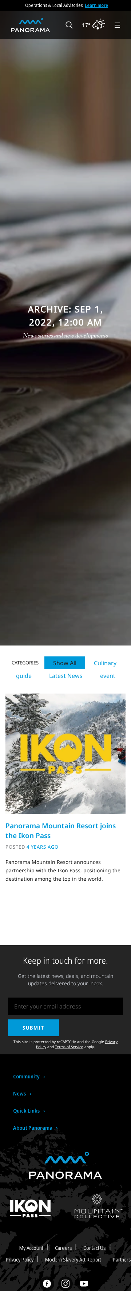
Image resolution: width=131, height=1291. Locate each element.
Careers (63, 1247)
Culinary (105, 663)
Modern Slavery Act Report (73, 1259)
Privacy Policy (19, 1259)
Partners (122, 1259)
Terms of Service (69, 1046)
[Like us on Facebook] (47, 1283)
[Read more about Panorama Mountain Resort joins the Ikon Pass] (65, 753)
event (107, 676)
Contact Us (94, 1247)
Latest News (66, 676)
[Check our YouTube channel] (84, 1283)
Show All (64, 663)
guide (24, 676)
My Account (31, 1247)
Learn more (96, 5)
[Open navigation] (117, 25)
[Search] (69, 25)
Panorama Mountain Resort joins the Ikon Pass (60, 830)
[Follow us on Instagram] (65, 1283)
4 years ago (43, 847)
